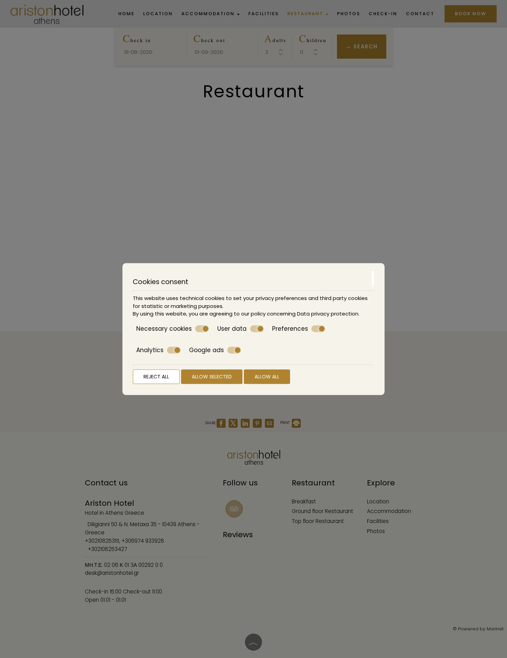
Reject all (156, 376)
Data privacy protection (327, 313)
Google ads (206, 350)
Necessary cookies (164, 329)
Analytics (149, 350)
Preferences (290, 329)
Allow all (267, 376)
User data (232, 329)
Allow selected (212, 376)
